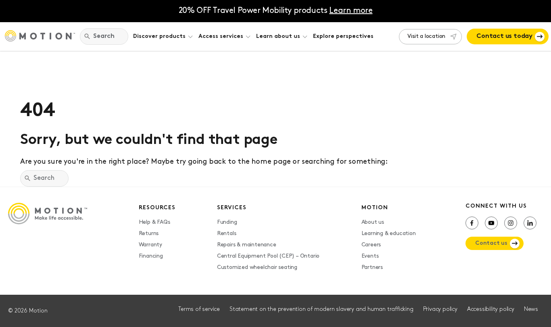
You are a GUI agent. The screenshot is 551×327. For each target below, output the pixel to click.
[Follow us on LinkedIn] (530, 223)
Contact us (491, 243)
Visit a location (426, 36)
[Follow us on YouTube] (491, 223)
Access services (220, 36)
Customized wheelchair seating (257, 268)
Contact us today (504, 36)
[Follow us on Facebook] (471, 223)
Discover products (159, 36)
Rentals (226, 234)
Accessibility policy (490, 309)
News (531, 309)
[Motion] (40, 36)
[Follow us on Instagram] (510, 223)
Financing (151, 256)
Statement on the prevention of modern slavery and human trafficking (321, 309)
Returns (149, 234)
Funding (227, 222)
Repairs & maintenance (246, 245)
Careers (371, 245)
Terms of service (199, 309)
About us (372, 222)
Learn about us (278, 36)
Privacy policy (440, 309)
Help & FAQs (154, 222)
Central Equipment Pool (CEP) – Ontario (268, 256)
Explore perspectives (343, 36)
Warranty (150, 245)
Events (370, 256)
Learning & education (388, 234)
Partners (372, 268)
